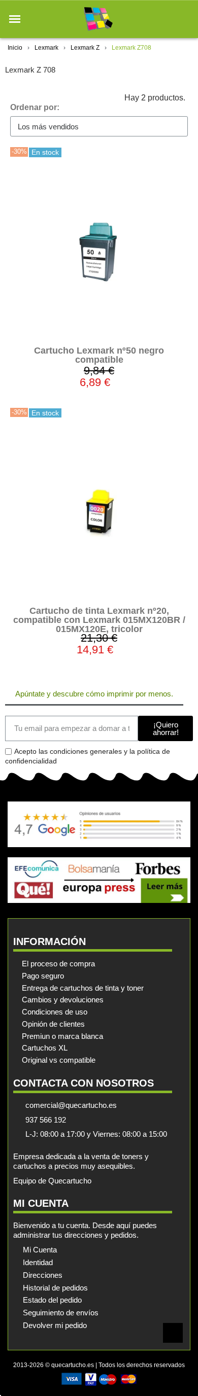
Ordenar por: (34, 107)
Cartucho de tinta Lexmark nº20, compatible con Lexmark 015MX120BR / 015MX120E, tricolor (99, 620)
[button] (14, 19)
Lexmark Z (85, 47)
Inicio (15, 47)
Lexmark (46, 47)
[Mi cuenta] (167, 19)
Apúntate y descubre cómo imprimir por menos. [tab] (94, 693)
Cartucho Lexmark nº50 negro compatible (99, 355)
